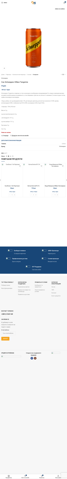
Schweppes (4, 78)
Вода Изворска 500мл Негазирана (55, 186)
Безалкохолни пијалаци (19, 74)
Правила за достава (24, 294)
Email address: (5, 330)
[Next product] (65, 74)
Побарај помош (5, 285)
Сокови (29, 74)
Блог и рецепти (56, 296)
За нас (53, 287)
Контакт (54, 293)
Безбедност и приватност (39, 286)
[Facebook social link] (6, 156)
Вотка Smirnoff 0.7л (33, 186)
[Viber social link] (13, 156)
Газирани (35, 74)
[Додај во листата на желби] (20, 166)
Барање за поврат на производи (24, 290)
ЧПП (53, 290)
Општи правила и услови (40, 290)
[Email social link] (8, 156)
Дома (3, 74)
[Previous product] (61, 74)
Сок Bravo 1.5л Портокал (12, 186)
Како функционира (6, 288)
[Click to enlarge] (4, 68)
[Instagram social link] (35, 358)
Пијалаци (8, 74)
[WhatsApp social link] (11, 156)
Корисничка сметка (23, 287)
